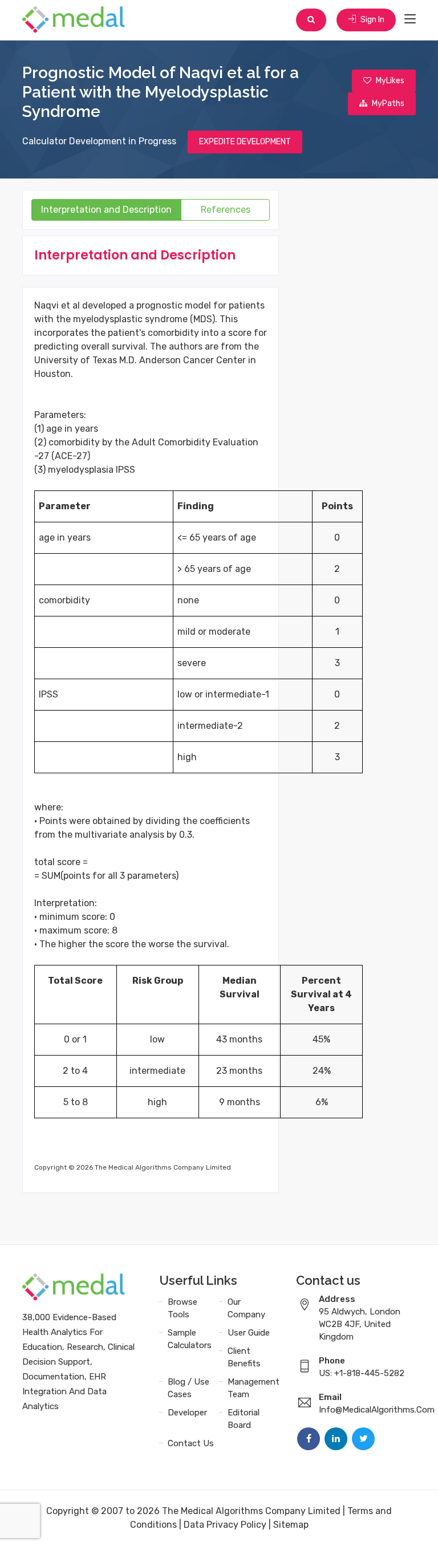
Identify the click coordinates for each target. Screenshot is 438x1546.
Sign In (371, 20)
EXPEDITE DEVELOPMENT (245, 142)
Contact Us (191, 1443)
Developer (187, 1412)
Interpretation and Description (106, 209)
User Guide (249, 1333)
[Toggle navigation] (410, 19)
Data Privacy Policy (225, 1524)
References (225, 209)
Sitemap (291, 1524)
